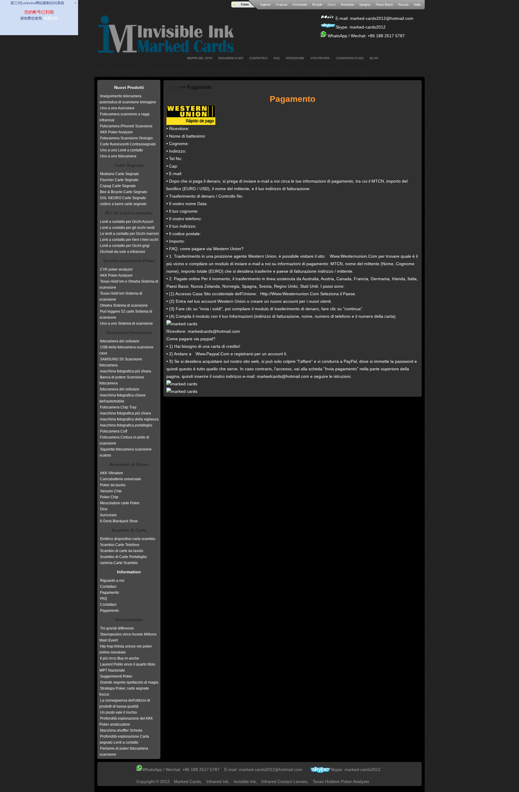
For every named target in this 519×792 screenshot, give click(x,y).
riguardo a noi (230, 58)
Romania (347, 4)
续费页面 (51, 18)
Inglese (265, 4)
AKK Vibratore (111, 473)
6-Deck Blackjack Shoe (119, 521)
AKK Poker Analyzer (116, 132)
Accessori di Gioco (320, 70)
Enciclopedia (129, 619)
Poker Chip (109, 497)
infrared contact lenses (284, 781)
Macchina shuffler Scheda (121, 730)
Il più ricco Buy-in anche (119, 658)
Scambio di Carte (128, 530)
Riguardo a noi (112, 580)
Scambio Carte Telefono (119, 545)
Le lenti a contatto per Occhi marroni (129, 234)
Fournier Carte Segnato (119, 180)
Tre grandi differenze (117, 628)
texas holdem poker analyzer (341, 781)
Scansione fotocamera (212, 70)
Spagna (364, 4)
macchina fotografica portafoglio (126, 425)
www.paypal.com (212, 353)
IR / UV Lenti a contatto (164, 70)
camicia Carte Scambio (119, 563)
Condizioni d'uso (350, 58)
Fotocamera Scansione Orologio (126, 138)
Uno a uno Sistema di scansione (126, 323)
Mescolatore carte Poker (120, 503)
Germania (300, 4)
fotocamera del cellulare (119, 341)
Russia (403, 4)
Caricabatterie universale (120, 479)
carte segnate (124, 70)
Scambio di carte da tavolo (121, 551)
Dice (104, 509)
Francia (281, 4)
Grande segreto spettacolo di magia (129, 682)
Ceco (331, 4)
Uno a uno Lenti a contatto (121, 150)
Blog (374, 58)
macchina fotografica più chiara (125, 371)
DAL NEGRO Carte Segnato (123, 198)
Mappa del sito (199, 58)
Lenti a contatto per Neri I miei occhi (129, 240)
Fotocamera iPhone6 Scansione (126, 126)
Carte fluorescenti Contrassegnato (128, 144)
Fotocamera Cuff (113, 431)
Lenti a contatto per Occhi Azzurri (126, 222)
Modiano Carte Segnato (119, 174)
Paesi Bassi (384, 4)
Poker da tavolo (113, 485)
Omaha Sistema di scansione (124, 305)
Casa (245, 4)
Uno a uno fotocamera (118, 156)
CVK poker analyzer (116, 269)
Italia (417, 4)
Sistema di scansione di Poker (267, 70)
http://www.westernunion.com (289, 293)
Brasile (317, 4)
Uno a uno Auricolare (117, 108)
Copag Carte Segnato (118, 186)
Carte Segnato (129, 165)
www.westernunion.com (353, 256)
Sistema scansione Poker (129, 260)
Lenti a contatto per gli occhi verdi (127, 228)
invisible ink (245, 781)
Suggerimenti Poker (116, 676)
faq (277, 58)
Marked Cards (187, 781)
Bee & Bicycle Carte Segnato (123, 192)
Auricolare (108, 515)
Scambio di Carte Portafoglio (123, 557)
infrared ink (217, 781)
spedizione (295, 58)
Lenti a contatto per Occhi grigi (125, 246)
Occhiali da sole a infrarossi (122, 252)
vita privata (320, 58)
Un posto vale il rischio (118, 712)
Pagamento (109, 592)
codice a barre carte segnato (123, 204)
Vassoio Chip (111, 491)
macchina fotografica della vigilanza (129, 419)
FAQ (103, 598)
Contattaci (258, 58)
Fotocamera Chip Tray (118, 407)
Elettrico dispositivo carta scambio (127, 539)
